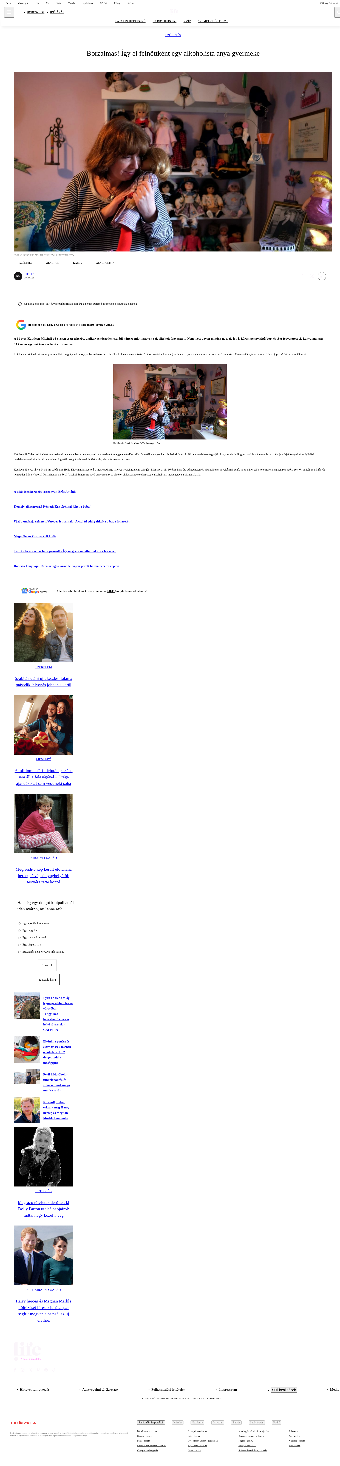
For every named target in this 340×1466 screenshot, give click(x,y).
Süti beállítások (284, 1390)
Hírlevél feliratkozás (35, 1389)
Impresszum (228, 1389)
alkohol (52, 263)
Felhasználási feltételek (168, 1389)
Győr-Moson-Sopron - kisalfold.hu (203, 1441)
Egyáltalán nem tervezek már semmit (43, 951)
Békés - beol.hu (143, 1441)
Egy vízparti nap (31, 944)
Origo (8, 3)
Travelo (71, 3)
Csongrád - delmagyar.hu (147, 1450)
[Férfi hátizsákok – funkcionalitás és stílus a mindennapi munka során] (27, 1076)
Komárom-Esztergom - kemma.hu (253, 1436)
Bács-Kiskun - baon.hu (147, 1431)
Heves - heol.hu (194, 1450)
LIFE (111, 591)
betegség (43, 1191)
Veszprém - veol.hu (297, 1441)
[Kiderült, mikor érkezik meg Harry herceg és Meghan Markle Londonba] (27, 1110)
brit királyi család (43, 1289)
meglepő (43, 759)
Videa (58, 3)
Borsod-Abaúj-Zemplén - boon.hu (151, 1445)
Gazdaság (197, 1422)
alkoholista (105, 263)
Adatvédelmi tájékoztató (100, 1389)
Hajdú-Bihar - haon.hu (197, 1445)
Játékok (130, 3)
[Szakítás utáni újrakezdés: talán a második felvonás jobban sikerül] (43, 632)
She (47, 3)
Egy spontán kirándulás (35, 923)
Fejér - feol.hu (194, 1436)
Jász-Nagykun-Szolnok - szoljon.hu (254, 1431)
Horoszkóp (35, 12)
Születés (173, 35)
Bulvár (236, 1422)
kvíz (187, 21)
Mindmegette (23, 3)
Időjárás (57, 12)
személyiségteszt (213, 21)
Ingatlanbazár (87, 3)
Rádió (276, 1422)
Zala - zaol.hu (294, 1445)
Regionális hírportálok (151, 1422)
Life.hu (29, 273)
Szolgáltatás (256, 1422)
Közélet (177, 1422)
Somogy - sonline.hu (247, 1445)
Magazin (218, 1422)
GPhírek (103, 3)
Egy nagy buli (30, 930)
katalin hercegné (130, 21)
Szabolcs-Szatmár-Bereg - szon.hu (253, 1450)
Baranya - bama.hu (145, 1436)
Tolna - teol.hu (295, 1431)
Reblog (117, 3)
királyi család (43, 858)
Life (37, 3)
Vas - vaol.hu (294, 1436)
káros (77, 263)
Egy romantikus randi (34, 937)
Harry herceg (165, 21)
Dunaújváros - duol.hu (197, 1431)
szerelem (43, 667)
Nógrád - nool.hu (246, 1441)
